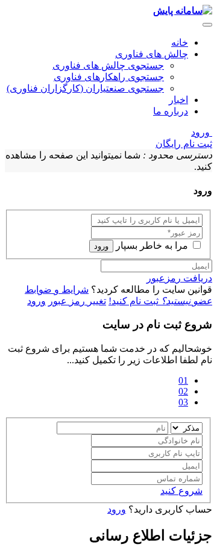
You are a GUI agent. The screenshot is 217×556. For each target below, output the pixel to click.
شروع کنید (181, 491)
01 (183, 380)
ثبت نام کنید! (160, 301)
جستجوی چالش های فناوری (108, 65)
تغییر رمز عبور (77, 301)
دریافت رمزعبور (179, 278)
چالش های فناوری (151, 54)
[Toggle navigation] (207, 25)
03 (183, 402)
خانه (179, 42)
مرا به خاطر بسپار (152, 245)
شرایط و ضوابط (57, 289)
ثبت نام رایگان (184, 144)
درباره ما (170, 111)
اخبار (178, 100)
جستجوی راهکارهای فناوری (109, 77)
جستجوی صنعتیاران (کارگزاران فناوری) (85, 88)
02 (183, 391)
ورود (201, 132)
